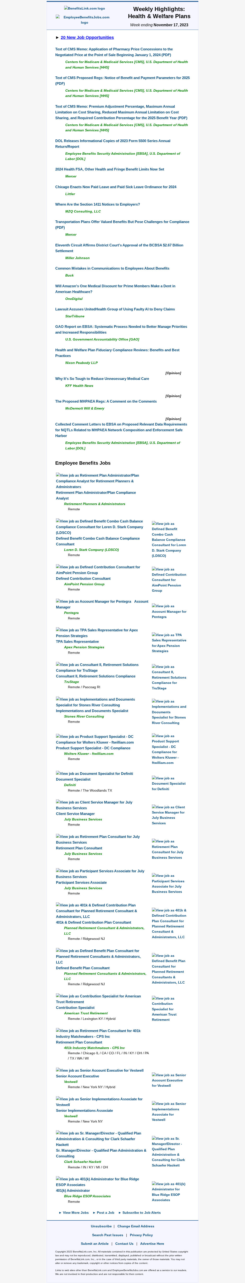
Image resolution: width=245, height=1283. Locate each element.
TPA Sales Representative (77, 641)
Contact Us (124, 1244)
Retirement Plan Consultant (79, 848)
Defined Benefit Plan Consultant (83, 968)
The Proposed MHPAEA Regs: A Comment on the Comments (106, 401)
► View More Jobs (74, 1212)
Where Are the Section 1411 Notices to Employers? (97, 204)
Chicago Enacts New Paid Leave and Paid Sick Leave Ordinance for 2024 (115, 187)
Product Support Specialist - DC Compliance (93, 748)
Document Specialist (73, 779)
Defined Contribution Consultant (83, 578)
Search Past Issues (107, 1235)
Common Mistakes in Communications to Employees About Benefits (112, 268)
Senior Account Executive (77, 1076)
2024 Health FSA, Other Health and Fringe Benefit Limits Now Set (109, 169)
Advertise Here (152, 1244)
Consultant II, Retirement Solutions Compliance (95, 676)
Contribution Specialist (75, 1008)
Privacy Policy (141, 1235)
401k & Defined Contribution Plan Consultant (93, 922)
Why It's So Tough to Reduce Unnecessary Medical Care (102, 379)
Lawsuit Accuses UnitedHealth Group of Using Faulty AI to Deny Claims (115, 309)
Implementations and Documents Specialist (92, 711)
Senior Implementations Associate (84, 1110)
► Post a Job (103, 1212)
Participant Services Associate (81, 882)
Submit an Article (95, 1244)
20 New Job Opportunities (87, 37)
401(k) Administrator (73, 1190)
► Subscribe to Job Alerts (139, 1212)
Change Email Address (135, 1226)
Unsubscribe (101, 1226)
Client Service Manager (75, 814)
